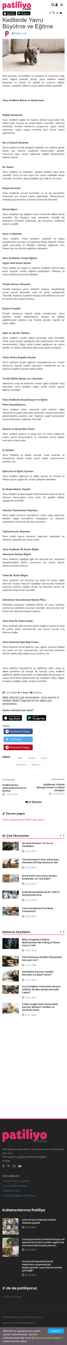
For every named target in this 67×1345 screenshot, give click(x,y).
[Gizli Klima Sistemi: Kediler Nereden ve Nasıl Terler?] (10, 975)
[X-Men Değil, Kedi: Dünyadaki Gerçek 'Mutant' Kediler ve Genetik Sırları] (10, 1008)
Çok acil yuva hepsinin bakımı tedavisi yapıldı (39, 1221)
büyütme (21, 764)
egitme (36, 764)
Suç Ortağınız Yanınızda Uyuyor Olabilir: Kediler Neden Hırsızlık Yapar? (41, 989)
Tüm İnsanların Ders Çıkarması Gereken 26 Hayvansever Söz (40, 861)
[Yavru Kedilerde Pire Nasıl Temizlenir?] (10, 911)
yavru (44, 757)
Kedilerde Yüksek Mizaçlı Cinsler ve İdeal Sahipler (51, 787)
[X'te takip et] (8, 1165)
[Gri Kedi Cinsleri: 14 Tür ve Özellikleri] (10, 846)
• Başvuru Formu (11, 1190)
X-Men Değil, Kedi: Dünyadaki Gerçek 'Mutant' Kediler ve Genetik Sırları (40, 1007)
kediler (32, 757)
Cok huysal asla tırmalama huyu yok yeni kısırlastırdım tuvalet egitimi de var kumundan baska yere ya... (43, 1242)
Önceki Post (8, 779)
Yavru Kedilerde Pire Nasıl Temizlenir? (37, 910)
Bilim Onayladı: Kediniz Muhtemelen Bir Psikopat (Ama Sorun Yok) (41, 942)
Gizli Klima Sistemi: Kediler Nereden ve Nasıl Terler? (38, 973)
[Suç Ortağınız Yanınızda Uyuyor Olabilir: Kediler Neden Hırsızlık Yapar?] (10, 989)
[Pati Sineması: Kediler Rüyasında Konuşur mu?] (10, 961)
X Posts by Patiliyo (12, 1296)
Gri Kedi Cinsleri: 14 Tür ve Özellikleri (37, 845)
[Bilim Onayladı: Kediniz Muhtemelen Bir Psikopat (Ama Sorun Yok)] (10, 943)
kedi (20, 757)
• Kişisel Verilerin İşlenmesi (16, 1180)
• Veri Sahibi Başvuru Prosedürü (18, 1195)
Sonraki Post (58, 779)
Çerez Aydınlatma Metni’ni (49, 1337)
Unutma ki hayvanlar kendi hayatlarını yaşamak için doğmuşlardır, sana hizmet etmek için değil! (42, 1266)
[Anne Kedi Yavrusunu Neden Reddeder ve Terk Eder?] (10, 878)
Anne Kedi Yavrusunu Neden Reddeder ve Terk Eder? (39, 877)
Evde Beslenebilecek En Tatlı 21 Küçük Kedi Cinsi (41, 893)
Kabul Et (56, 1330)
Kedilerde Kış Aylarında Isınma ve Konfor (14, 787)
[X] (53, 12)
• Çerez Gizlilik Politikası (14, 1185)
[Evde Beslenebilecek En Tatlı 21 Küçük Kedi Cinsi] (10, 895)
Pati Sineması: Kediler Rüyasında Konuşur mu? (42, 959)
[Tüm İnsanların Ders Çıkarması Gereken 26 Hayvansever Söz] (10, 863)
